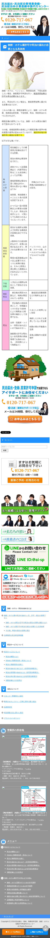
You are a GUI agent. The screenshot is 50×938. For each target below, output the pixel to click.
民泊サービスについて (12, 652)
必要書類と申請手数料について (18, 900)
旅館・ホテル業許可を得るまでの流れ (17, 878)
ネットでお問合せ (14, 932)
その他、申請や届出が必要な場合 (18, 630)
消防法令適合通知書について (17, 893)
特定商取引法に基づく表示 (13, 713)
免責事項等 (8, 707)
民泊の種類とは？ (12, 657)
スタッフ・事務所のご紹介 (13, 696)
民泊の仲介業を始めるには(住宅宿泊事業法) (21, 676)
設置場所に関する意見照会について (19, 903)
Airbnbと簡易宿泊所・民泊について (18, 660)
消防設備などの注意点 (14, 680)
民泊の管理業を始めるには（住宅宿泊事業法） (22, 672)
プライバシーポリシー (12, 718)
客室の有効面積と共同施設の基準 (19, 889)
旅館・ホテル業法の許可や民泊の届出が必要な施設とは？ (26, 623)
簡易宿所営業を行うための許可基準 (19, 886)
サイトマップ (8, 916)
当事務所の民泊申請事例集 (13, 635)
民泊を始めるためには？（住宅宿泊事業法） (22, 668)
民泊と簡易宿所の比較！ (14, 664)
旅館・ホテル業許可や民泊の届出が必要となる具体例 (25, 626)
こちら (28, 769)
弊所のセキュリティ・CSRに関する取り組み (20, 701)
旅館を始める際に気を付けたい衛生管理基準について (26, 896)
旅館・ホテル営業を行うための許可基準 (21, 883)
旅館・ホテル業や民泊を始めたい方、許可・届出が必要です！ (25, 617)
